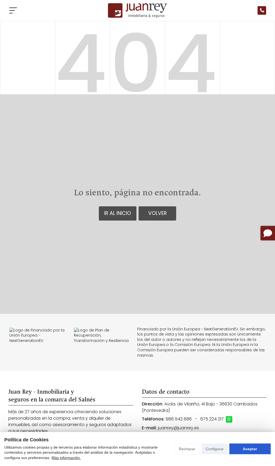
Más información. (66, 458)
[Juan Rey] (137, 10)
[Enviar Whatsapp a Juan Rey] (229, 419)
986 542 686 (179, 419)
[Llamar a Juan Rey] (262, 10)
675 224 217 (212, 419)
